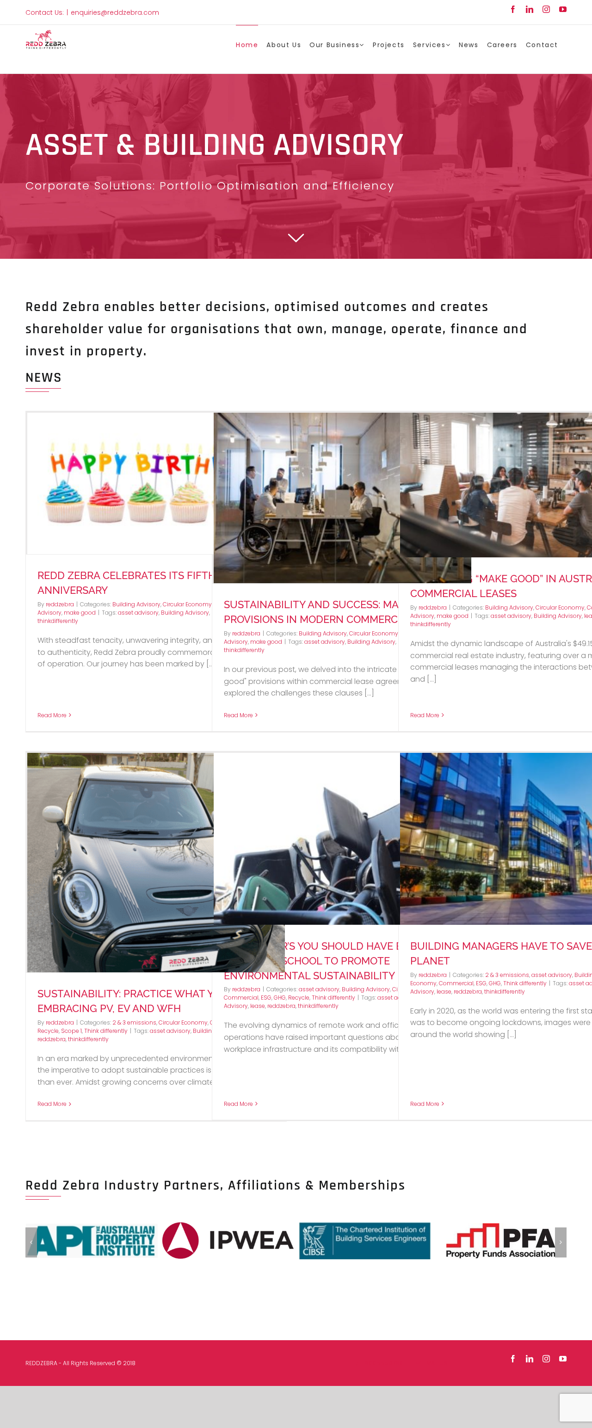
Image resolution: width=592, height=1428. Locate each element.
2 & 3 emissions (134, 1022)
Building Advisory (136, 604)
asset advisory (138, 612)
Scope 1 (71, 1031)
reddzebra (60, 604)
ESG (266, 997)
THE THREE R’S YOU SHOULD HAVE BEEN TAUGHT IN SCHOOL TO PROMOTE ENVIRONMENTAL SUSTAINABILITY (323, 961)
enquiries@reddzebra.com (115, 12)
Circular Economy (187, 604)
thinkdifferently (57, 621)
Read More (52, 715)
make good (80, 612)
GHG (280, 997)
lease (257, 1006)
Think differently (106, 1031)
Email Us (434, 1363)
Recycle (48, 1031)
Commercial (241, 997)
